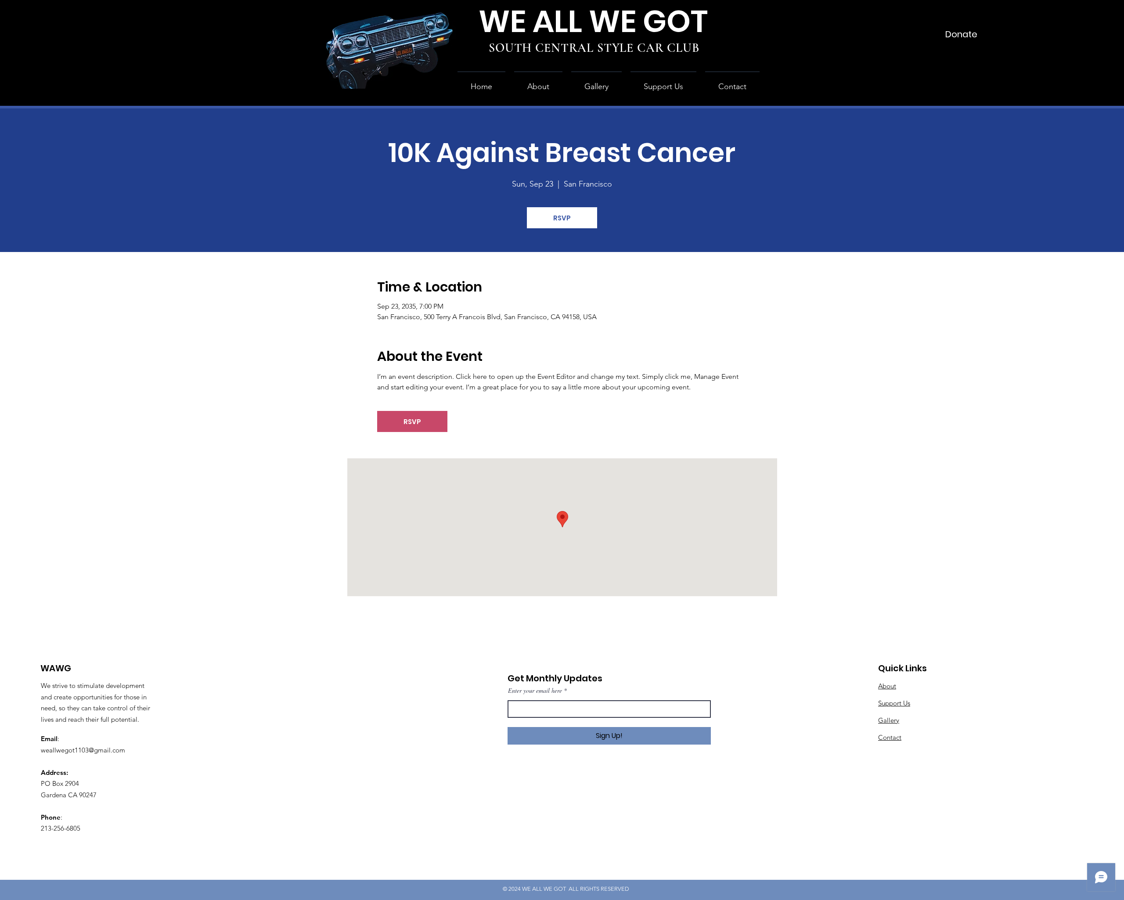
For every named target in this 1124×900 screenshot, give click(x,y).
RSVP (562, 218)
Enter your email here (535, 691)
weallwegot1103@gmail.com (83, 750)
